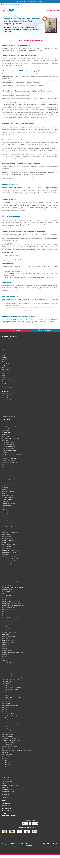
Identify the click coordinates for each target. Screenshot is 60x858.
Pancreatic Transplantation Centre (10, 662)
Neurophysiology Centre (7, 628)
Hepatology (4, 542)
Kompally (4, 383)
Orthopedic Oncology (7, 650)
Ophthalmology (5, 638)
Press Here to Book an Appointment (36, 1)
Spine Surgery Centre (7, 754)
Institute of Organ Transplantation (10, 406)
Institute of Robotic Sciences (8, 416)
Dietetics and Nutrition (7, 495)
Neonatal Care (5, 611)
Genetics (4, 522)
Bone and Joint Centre (7, 436)
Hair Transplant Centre (7, 528)
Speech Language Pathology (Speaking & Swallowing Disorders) (17, 750)
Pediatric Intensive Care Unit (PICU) (10, 679)
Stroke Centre (5, 758)
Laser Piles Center (6, 583)
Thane (3, 375)
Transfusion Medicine (7, 773)
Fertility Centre (5, 515)
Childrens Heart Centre (7, 466)
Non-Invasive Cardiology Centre (9, 632)
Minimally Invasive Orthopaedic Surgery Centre (13, 605)
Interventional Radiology (8, 564)
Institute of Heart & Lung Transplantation (11, 399)
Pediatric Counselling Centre (8, 673)
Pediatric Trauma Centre (7, 701)
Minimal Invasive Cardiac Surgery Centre (11, 603)
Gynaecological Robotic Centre (9, 524)
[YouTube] (33, 823)
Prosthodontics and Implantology (10, 724)
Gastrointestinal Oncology (8, 517)
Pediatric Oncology (6, 685)
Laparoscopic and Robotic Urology (10, 581)
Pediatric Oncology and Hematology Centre (12, 687)
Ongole (3, 349)
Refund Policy (6, 808)
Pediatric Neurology (6, 681)
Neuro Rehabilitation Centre (8, 622)
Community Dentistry (7, 472)
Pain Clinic (4, 656)
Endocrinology (5, 501)
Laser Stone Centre (6, 585)
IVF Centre (4, 569)
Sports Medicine (5, 756)
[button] (14, 4)
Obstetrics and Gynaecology (8, 636)
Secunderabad (5, 338)
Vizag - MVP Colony (6, 363)
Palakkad (4, 385)
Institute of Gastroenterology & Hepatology (12, 397)
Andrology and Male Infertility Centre (10, 426)
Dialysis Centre (5, 493)
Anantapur (4, 353)
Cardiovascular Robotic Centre (9, 458)
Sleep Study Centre (6, 748)
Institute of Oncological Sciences (9, 403)
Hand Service (5, 530)
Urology (4, 783)
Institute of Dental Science (8, 395)
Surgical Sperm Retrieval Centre (9, 764)
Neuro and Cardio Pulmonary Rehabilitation (12, 617)
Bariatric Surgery (6, 432)
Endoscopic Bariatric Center (8, 503)
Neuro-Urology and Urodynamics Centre (11, 624)
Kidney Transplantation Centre (9, 577)
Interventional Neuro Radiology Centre (11, 558)
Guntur (3, 371)
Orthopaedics (5, 648)
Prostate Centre (5, 721)
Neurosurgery (5, 630)
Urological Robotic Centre (8, 781)
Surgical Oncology (6, 762)
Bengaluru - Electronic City (8, 381)
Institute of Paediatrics (7, 410)
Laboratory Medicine (7, 579)
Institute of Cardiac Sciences (8, 393)
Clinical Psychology (6, 470)
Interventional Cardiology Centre (9, 556)
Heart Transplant (6, 534)
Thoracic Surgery (6, 771)
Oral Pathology (5, 644)
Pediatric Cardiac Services (8, 671)
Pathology (4, 666)
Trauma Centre (5, 775)
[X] (26, 823)
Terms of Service (7, 811)
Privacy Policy (6, 803)
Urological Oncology (7, 779)
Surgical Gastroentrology (8, 760)
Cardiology (4, 452)
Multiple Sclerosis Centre (7, 609)
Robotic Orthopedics (7, 744)
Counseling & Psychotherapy (8, 479)
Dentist (3, 485)
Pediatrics (4, 707)
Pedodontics (5, 709)
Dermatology (5, 487)
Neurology (4, 626)
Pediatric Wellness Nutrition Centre (10, 705)
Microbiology (5, 599)
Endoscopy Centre (6, 505)
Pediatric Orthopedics (7, 691)
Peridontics (4, 711)
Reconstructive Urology (7, 734)
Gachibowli (4, 359)
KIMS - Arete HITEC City (7, 387)
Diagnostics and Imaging (8, 491)
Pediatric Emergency (7, 675)
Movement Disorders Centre (8, 607)
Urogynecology (5, 777)
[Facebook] (23, 823)
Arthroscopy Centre (6, 430)
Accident (4, 422)
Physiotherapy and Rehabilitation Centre (11, 713)
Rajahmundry (5, 345)
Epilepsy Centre (5, 509)
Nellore (3, 342)
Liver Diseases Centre (7, 589)
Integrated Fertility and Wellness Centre (11, 550)
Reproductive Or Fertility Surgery (9, 738)
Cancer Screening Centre (8, 444)
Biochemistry (5, 434)
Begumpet (4, 357)
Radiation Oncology (6, 730)
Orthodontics (5, 646)
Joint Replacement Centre (8, 571)
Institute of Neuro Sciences (8, 401)
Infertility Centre (6, 548)
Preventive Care (5, 719)
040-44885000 (51, 10)
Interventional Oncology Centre (9, 562)
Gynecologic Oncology (7, 526)
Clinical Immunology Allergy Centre (10, 468)
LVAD (3, 593)
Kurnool (4, 355)
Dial (22, 1)
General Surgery (5, 519)
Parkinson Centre (6, 664)
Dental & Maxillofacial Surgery (9, 483)
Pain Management (6, 658)
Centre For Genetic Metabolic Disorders (11, 462)
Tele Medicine (5, 768)
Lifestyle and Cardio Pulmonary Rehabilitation (12, 587)
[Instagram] (30, 823)
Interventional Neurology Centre (9, 560)
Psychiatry (4, 726)
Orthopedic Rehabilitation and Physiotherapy (12, 652)
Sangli (3, 373)
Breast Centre (5, 440)
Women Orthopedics (7, 789)
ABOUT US (5, 800)
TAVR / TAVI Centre (6, 766)
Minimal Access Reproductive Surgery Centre (12, 601)
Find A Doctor (5, 797)
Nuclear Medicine (6, 634)
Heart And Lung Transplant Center (10, 532)
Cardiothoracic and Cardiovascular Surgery (12, 454)
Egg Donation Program (7, 497)
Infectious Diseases (6, 546)
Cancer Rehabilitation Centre (8, 442)
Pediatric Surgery (6, 699)
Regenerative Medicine (7, 736)
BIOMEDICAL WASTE (9, 816)
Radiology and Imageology (8, 732)
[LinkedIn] (36, 823)
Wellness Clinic (5, 787)
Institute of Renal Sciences (8, 412)
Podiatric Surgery (6, 717)
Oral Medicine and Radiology (8, 642)
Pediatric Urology (6, 703)
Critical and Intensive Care (8, 481)
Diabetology (5, 489)
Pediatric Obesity (6, 683)
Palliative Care (5, 660)
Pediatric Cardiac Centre (7, 669)
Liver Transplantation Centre (8, 591)
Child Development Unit (7, 464)
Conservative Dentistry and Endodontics (11, 475)
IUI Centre (4, 566)
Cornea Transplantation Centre (9, 477)
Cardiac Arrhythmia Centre (8, 446)
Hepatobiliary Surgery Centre (9, 540)
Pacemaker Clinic (6, 654)
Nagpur (3, 361)
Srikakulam (4, 347)
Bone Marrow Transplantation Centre (10, 438)
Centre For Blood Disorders (8, 460)
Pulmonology (5, 728)
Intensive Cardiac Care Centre (9, 552)
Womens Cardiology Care (8, 791)
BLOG (4, 813)
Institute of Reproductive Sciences (10, 414)
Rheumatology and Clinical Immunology (11, 740)
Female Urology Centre (7, 513)
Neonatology (5, 613)
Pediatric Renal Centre (7, 695)
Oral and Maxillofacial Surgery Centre (10, 640)
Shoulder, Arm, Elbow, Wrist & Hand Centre (12, 746)
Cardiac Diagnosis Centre (8, 448)
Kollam (3, 377)
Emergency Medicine (7, 499)
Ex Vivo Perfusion (6, 511)
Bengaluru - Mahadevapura (8, 379)
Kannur (3, 365)
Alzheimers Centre (6, 424)
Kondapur (4, 340)
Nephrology (5, 615)
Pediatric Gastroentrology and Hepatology (12, 677)
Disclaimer (5, 806)
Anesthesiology (5, 428)
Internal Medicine (6, 554)
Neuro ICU (4, 619)
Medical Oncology (6, 597)
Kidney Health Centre (7, 573)
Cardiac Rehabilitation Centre (9, 450)
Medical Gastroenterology (8, 595)
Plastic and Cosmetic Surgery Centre (10, 715)
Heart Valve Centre (6, 536)
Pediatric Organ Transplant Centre (10, 689)
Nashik (3, 367)
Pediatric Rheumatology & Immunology (11, 697)
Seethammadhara (6, 369)
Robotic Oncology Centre (8, 742)
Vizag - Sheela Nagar (6, 351)
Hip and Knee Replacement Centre (10, 544)
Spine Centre (5, 752)
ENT (3, 507)
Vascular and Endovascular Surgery (10, 785)
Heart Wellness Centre (7, 538)
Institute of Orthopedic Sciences (9, 408)
